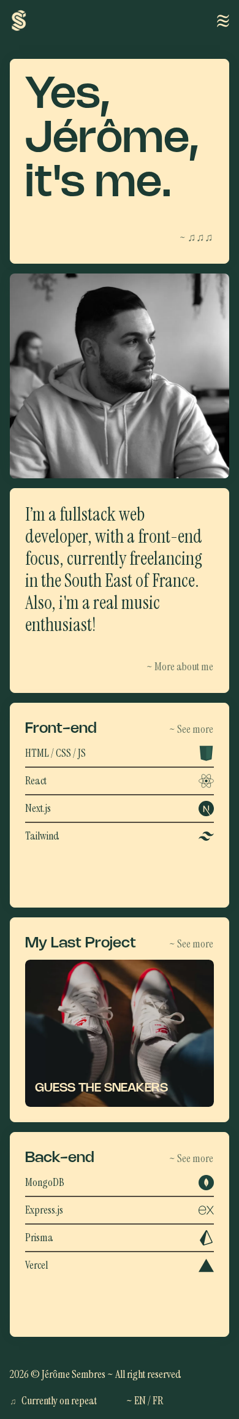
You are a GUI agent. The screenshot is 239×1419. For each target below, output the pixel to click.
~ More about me (179, 666)
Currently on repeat (53, 1400)
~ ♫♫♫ (196, 237)
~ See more (191, 729)
